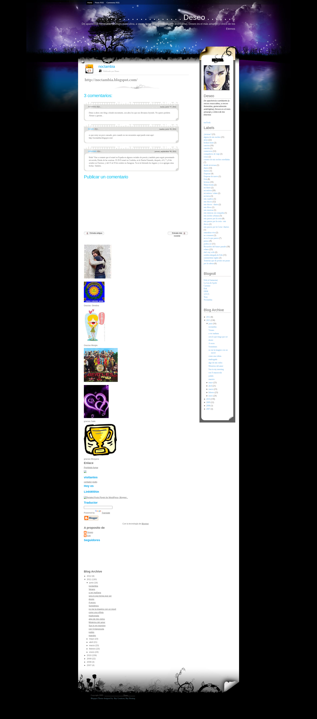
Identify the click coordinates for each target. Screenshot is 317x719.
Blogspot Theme (97, 698)
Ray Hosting (130, 698)
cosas (206, 157)
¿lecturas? (208, 134)
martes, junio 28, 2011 (167, 129)
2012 (89, 576)
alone (206, 140)
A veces (92, 602)
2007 (89, 665)
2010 (89, 655)
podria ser (208, 244)
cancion (207, 145)
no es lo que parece (211, 238)
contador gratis (90, 482)
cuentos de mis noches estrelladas (217, 159)
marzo (92, 645)
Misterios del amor (97, 622)
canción (207, 148)
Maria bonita (209, 185)
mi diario (207, 187)
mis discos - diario (211, 204)
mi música (208, 190)
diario (206, 168)
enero (92, 652)
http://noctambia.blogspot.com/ (111, 80)
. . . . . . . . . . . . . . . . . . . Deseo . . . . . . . (168, 17)
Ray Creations (119, 698)
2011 (89, 579)
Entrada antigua (96, 233)
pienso (206, 241)
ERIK (206, 291)
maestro (92, 635)
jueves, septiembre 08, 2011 (165, 151)
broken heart (209, 143)
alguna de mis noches (212, 137)
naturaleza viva (210, 232)
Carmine (207, 286)
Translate (106, 513)
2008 (89, 662)
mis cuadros (209, 199)
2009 (89, 659)
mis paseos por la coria (213, 218)
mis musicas (209, 210)
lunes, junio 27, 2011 (168, 107)
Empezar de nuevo (211, 176)
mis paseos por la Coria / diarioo (216, 227)
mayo (92, 639)
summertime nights (211, 258)
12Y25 (206, 294)
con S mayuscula (96, 629)
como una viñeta (96, 612)
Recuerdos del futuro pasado (215, 246)
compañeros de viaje (212, 154)
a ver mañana (95, 592)
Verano (92, 589)
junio (91, 583)
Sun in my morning (97, 626)
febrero (92, 649)
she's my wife (209, 252)
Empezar (207, 173)
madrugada (94, 616)
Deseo (91, 129)
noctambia (106, 66)
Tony (206, 297)
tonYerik (207, 122)
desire (91, 599)
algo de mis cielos (97, 619)
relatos (206, 249)
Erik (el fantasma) (211, 280)
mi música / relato (211, 193)
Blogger (145, 524)
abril (91, 642)
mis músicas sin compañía (214, 213)
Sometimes (94, 606)
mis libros (208, 207)
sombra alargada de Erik (213, 255)
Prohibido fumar (91, 467)
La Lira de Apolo (210, 283)
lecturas (207, 182)
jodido (91, 632)
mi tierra (207, 196)
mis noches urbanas (212, 216)
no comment (209, 235)
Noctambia (208, 300)
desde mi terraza (210, 165)
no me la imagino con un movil (102, 609)
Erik (89, 536)
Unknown (92, 151)
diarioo (207, 171)
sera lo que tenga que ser (100, 596)
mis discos (208, 202)
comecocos (208, 151)
